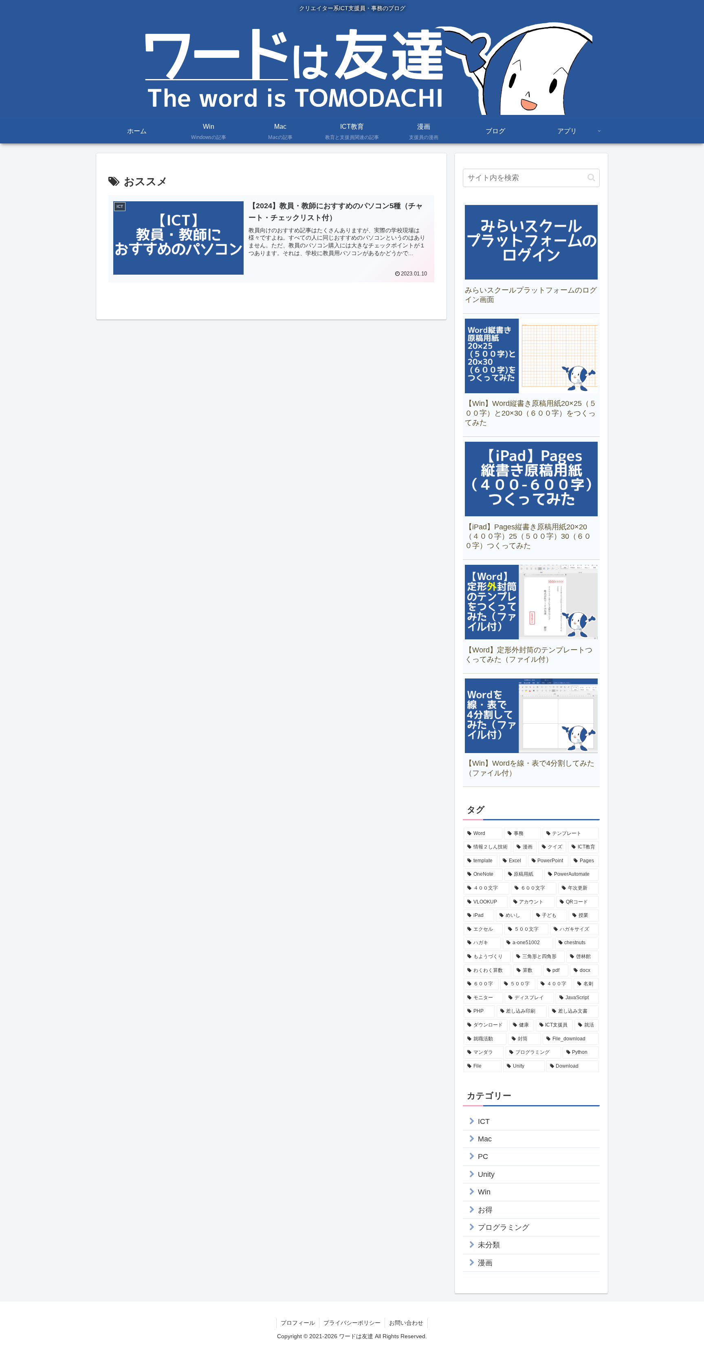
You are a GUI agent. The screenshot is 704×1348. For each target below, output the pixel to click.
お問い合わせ (406, 1322)
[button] (591, 177)
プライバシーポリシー (352, 1322)
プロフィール (298, 1322)
